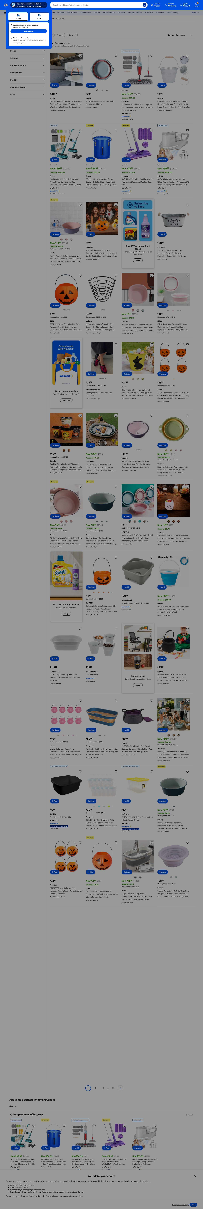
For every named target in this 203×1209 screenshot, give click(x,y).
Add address (28, 31)
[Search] (144, 5)
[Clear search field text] (139, 5)
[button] (171, 5)
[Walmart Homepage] (6, 5)
